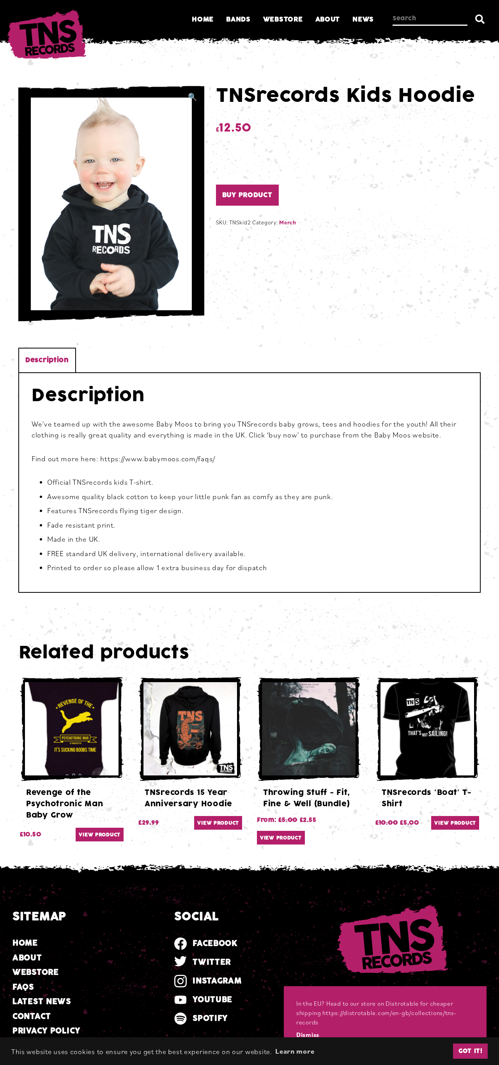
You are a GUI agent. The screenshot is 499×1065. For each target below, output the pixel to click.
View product (99, 834)
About (327, 19)
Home (203, 19)
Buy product (247, 194)
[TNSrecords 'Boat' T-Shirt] (427, 729)
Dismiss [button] (307, 1034)
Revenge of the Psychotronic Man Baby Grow (64, 804)
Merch (287, 222)
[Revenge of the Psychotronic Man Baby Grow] (72, 729)
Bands (238, 19)
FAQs (23, 987)
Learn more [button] (294, 1051)
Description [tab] (47, 360)
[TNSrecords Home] (46, 36)
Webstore (283, 19)
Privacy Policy (46, 1031)
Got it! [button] (470, 1051)
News (363, 19)
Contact (31, 1016)
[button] (193, 97)
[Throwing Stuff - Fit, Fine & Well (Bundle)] (309, 729)
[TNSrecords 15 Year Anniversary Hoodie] (190, 729)
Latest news (41, 1001)
